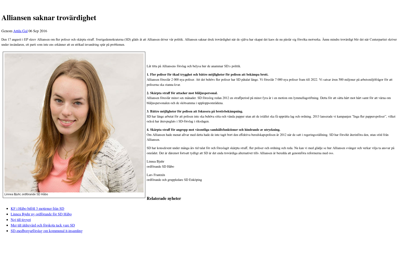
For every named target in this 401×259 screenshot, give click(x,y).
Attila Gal (20, 30)
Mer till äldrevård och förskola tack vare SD (43, 225)
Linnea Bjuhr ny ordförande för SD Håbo (41, 213)
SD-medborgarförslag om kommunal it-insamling (47, 230)
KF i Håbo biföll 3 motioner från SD (37, 208)
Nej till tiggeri (21, 219)
